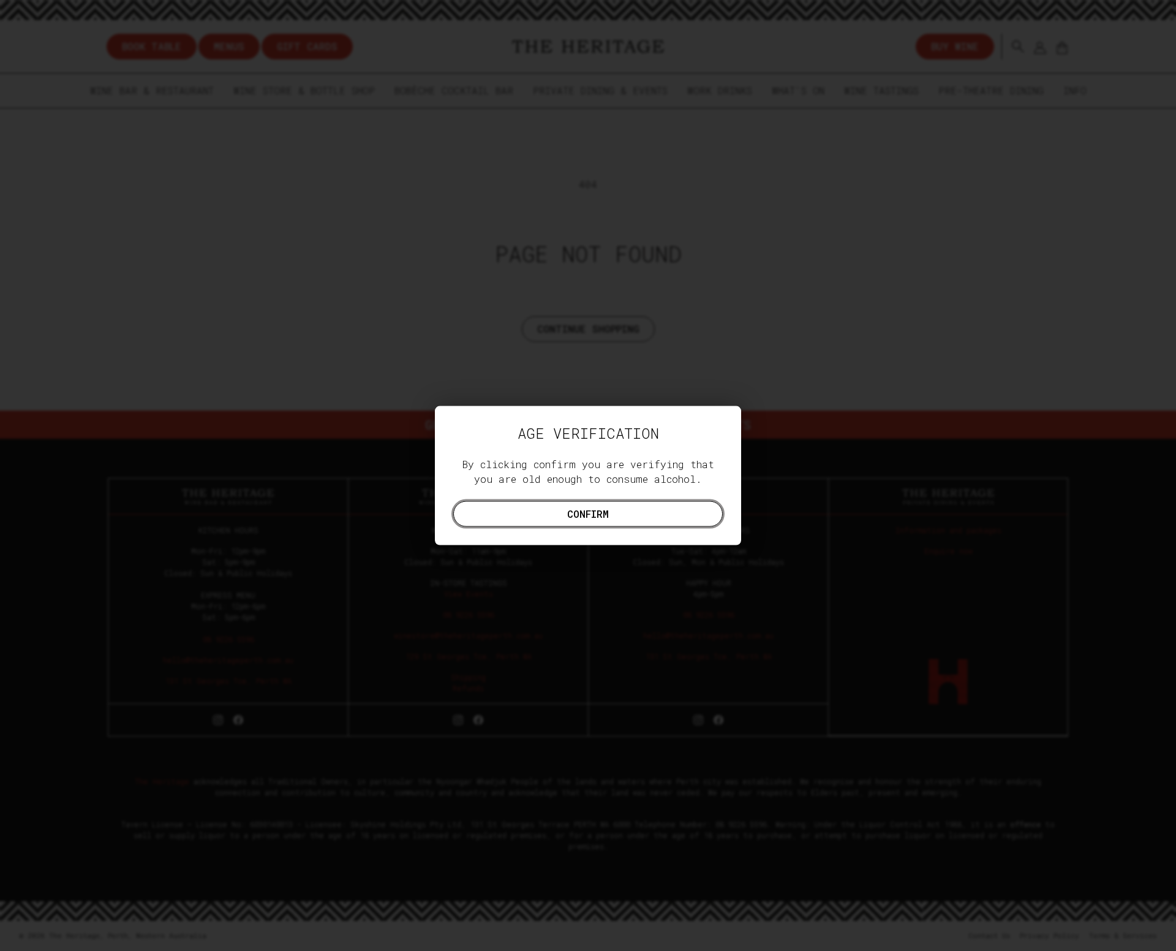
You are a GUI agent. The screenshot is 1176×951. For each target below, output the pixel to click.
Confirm (588, 513)
